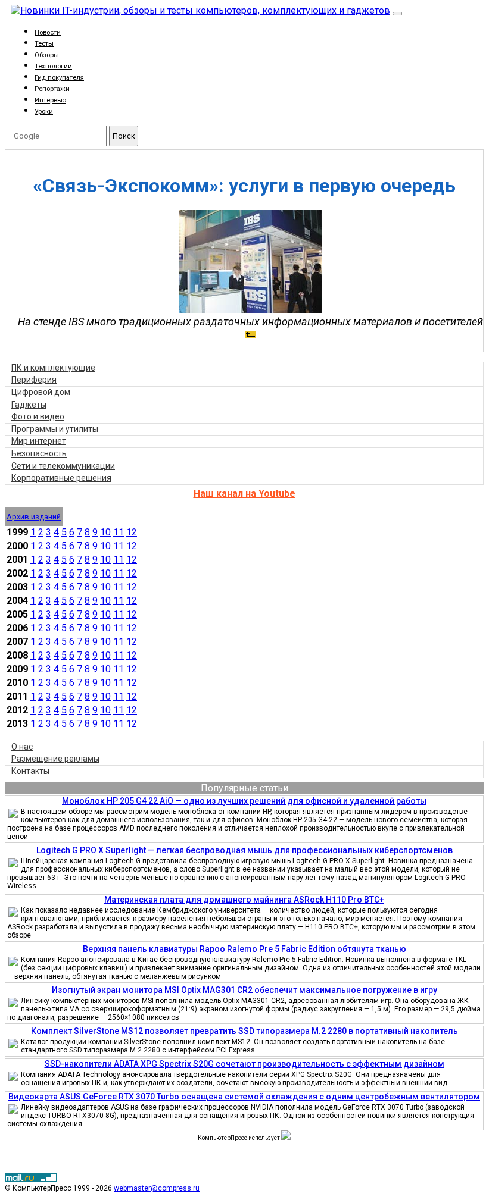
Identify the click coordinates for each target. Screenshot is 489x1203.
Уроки (44, 111)
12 (131, 532)
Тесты (44, 44)
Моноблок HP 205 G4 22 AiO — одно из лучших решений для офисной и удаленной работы (244, 801)
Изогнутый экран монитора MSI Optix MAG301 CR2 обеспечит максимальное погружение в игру (244, 990)
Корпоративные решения (61, 478)
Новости (48, 32)
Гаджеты (28, 404)
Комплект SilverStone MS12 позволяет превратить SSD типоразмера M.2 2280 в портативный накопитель (244, 1031)
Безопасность (39, 453)
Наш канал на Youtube (244, 493)
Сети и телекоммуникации (63, 466)
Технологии (53, 66)
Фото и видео (37, 416)
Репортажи (52, 89)
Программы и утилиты (54, 429)
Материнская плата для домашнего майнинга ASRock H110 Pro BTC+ (244, 899)
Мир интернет (38, 441)
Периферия (34, 379)
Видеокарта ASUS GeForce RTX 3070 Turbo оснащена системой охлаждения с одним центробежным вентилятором (244, 1096)
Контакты (30, 771)
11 (118, 532)
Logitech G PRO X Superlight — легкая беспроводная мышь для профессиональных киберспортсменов (244, 850)
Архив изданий (34, 516)
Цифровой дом (40, 392)
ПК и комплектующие (53, 367)
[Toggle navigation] (397, 13)
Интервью (50, 100)
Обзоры (47, 55)
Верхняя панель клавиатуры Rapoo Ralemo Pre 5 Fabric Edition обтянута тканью (244, 949)
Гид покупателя (59, 78)
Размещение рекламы (55, 758)
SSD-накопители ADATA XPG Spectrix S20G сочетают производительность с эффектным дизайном (244, 1064)
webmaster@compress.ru (157, 1188)
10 (105, 532)
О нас (22, 746)
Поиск (124, 135)
